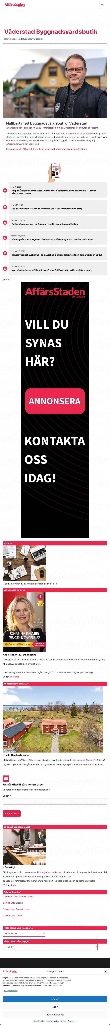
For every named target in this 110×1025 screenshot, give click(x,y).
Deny (55, 1006)
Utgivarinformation (68, 1021)
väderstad (50, 149)
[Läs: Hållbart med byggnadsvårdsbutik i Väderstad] (55, 83)
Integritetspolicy (52, 1021)
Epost (7, 795)
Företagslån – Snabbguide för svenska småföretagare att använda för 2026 (52, 239)
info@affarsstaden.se (50, 872)
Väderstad (70, 127)
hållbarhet (27, 149)
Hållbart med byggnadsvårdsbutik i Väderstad (46, 123)
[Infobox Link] (55, 566)
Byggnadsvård (13, 149)
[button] (105, 971)
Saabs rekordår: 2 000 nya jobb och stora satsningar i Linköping (46, 208)
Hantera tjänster (10, 991)
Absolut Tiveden (85, 760)
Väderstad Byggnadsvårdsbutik (71, 149)
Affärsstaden (49, 127)
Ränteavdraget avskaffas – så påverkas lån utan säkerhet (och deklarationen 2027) (56, 255)
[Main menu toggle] (102, 5)
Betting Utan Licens (13, 902)
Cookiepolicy (39, 1021)
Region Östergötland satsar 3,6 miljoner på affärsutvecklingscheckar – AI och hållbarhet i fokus (53, 192)
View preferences (55, 1014)
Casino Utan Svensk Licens (17, 909)
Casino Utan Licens (12, 915)
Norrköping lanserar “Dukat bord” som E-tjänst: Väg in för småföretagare (51, 270)
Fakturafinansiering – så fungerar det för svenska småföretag (44, 224)
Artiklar (60, 127)
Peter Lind (38, 149)
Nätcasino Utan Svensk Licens (18, 896)
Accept (55, 999)
